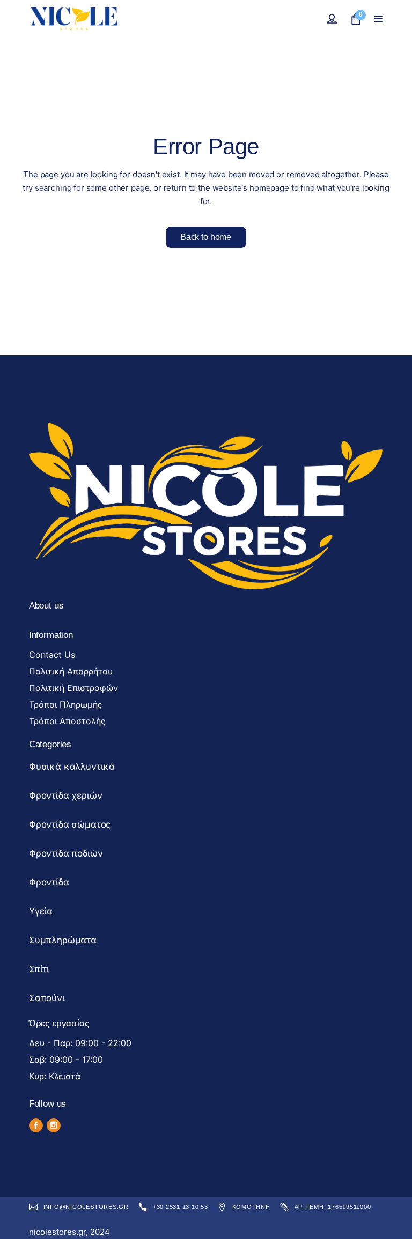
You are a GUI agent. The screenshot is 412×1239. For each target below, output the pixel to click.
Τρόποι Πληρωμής (65, 704)
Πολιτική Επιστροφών (73, 687)
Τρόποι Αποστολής (67, 721)
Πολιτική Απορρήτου (71, 671)
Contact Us (52, 654)
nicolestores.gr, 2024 (69, 1232)
